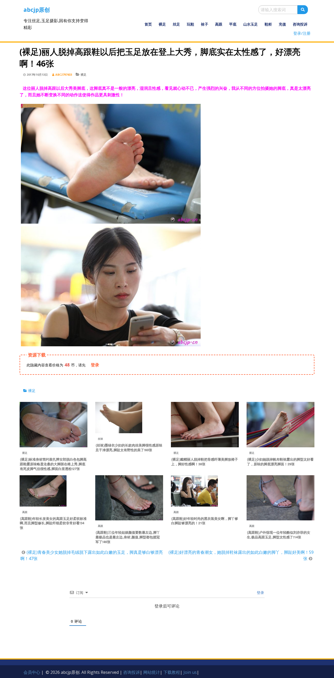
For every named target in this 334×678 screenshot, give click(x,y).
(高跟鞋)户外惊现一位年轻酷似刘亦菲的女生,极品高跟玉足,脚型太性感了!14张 (278, 534)
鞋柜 (268, 24)
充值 (282, 24)
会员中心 (31, 672)
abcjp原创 (36, 9)
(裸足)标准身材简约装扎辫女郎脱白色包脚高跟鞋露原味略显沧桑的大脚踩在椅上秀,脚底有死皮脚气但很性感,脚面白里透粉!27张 (53, 464)
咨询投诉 (300, 24)
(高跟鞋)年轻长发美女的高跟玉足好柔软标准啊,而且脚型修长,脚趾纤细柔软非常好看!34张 (53, 523)
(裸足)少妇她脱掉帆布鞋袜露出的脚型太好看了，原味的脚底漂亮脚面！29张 (280, 461)
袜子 (204, 24)
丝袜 (100, 439)
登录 (260, 592)
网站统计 (151, 672)
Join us (190, 672)
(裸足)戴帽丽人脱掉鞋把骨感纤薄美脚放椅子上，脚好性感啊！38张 (204, 461)
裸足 (162, 24)
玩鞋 (190, 24)
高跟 (218, 24)
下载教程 (171, 672)
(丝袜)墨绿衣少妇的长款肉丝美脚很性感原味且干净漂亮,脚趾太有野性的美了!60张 (129, 447)
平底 (232, 24)
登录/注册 (302, 33)
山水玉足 (250, 24)
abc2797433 (63, 74)
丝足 (176, 24)
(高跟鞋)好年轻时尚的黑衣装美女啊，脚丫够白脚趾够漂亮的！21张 (204, 521)
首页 (148, 24)
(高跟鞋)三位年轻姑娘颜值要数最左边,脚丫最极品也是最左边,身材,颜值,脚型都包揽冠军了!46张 (128, 537)
